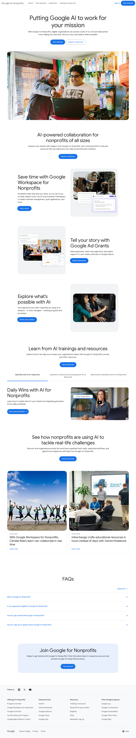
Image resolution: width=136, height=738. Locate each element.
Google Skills (106, 719)
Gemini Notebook (45, 708)
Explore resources (75, 42)
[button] (99, 403)
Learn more (24, 208)
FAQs (72, 715)
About (30, 3)
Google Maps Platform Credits (18, 719)
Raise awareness (79, 261)
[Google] (11, 731)
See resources (68, 365)
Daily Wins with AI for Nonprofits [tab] (27, 375)
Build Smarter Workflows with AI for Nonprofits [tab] (108, 375)
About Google (24, 731)
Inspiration (53, 3)
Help (127, 731)
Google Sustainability (109, 712)
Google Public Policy (109, 715)
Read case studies (27, 320)
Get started (128, 3)
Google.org (105, 704)
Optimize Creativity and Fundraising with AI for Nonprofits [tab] (68, 376)
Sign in (117, 3)
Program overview (14, 704)
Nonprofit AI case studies (79, 708)
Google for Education (109, 708)
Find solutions (41, 3)
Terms (43, 731)
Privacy (35, 731)
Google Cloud (44, 715)
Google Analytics (45, 712)
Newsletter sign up (77, 719)
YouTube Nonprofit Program (17, 715)
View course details (17, 412)
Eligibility (73, 712)
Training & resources (68, 3)
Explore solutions (68, 156)
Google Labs (43, 719)
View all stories (68, 459)
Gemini (41, 704)
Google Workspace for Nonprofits (20, 708)
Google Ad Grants (14, 712)
